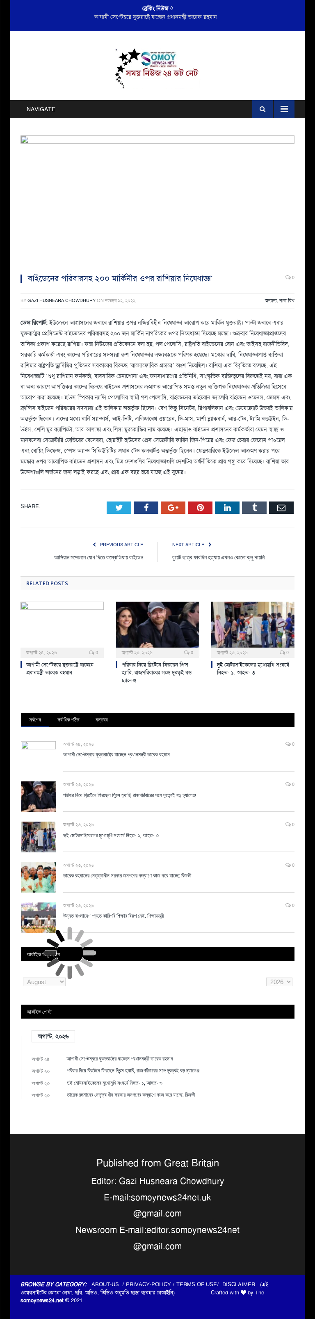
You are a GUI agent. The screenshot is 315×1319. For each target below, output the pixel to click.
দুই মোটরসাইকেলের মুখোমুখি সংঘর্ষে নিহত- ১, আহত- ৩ (253, 668)
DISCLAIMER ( (242, 1284)
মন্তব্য (102, 719)
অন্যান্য (271, 301)
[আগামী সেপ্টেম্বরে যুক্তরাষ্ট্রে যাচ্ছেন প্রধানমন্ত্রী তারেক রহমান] (62, 629)
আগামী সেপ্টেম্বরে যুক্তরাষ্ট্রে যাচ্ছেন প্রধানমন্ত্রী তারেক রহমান (60, 668)
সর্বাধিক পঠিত (68, 719)
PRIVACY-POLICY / (151, 1284)
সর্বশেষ (35, 719)
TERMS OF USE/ (199, 1284)
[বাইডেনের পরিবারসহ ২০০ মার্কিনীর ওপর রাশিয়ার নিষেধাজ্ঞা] (157, 201)
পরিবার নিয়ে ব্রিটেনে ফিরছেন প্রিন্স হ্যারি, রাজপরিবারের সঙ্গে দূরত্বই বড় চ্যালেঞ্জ (155, 17)
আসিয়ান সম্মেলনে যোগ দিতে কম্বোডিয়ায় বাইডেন (98, 557)
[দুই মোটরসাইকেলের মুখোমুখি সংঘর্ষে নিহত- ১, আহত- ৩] (252, 629)
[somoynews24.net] (158, 67)
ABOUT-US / (108, 1284)
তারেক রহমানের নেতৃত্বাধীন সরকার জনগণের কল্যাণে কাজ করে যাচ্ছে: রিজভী (127, 875)
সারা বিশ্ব (286, 301)
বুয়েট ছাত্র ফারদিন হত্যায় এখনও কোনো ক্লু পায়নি (218, 557)
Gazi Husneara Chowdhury (61, 301)
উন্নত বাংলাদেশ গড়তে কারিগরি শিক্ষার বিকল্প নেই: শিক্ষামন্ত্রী (113, 915)
